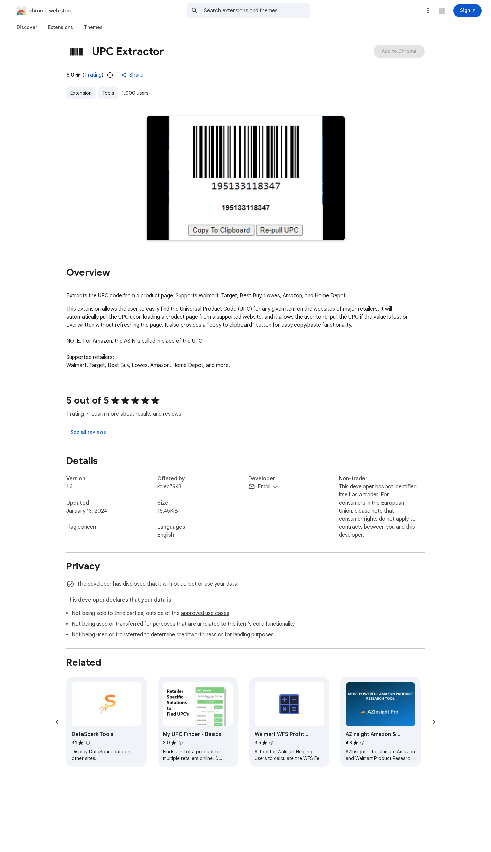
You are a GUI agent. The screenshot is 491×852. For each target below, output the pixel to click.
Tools (108, 93)
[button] (442, 11)
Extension (81, 93)
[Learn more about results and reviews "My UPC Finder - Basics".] (180, 743)
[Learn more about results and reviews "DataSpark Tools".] (87, 743)
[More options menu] (428, 10)
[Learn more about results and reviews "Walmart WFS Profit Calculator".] (271, 743)
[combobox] (257, 11)
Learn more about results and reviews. (137, 414)
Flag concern (82, 527)
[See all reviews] (88, 432)
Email (264, 486)
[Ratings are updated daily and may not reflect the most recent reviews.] (110, 75)
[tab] (27, 27)
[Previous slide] (57, 722)
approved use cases (205, 613)
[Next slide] (434, 722)
